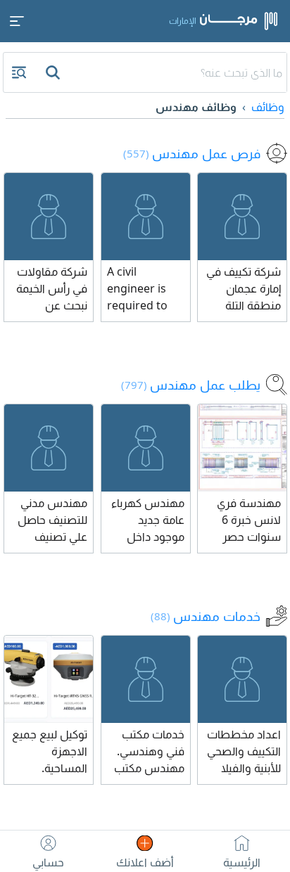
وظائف (267, 107)
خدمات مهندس (205, 616)
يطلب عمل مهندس (190, 384)
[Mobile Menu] (17, 21)
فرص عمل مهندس (191, 153)
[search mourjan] (54, 72)
